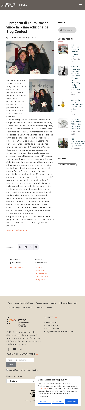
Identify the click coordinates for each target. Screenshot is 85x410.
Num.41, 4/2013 (17, 267)
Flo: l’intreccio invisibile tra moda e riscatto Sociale (75, 50)
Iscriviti (11, 365)
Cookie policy (13, 308)
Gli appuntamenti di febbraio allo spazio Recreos (78, 142)
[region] (58, 391)
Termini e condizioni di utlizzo (20, 303)
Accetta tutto (71, 401)
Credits (49, 308)
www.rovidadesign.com (17, 230)
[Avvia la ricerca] (61, 29)
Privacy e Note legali (67, 303)
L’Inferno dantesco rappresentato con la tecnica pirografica (41, 273)
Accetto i (23, 370)
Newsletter (27, 308)
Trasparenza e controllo (46, 303)
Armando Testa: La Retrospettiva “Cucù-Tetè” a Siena (77, 104)
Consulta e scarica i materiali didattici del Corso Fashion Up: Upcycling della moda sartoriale (75, 78)
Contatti (38, 308)
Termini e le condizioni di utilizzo (26, 370)
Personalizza (44, 401)
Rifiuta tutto (57, 401)
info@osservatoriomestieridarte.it (59, 331)
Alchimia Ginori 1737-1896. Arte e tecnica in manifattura (76, 124)
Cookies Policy (43, 389)
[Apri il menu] (80, 4)
